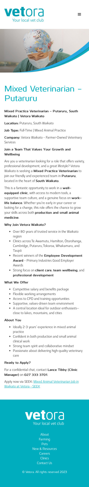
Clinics (44, 458)
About (44, 434)
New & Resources (44, 449)
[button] (79, 14)
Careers (44, 453)
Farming (44, 439)
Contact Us (44, 463)
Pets (44, 444)
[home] (24, 14)
